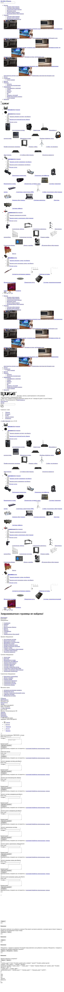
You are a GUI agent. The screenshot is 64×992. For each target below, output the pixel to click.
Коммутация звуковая (9, 640)
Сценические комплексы (10, 680)
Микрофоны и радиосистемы (11, 642)
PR (7, 93)
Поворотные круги (9, 691)
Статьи (9, 92)
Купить (9, 932)
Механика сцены (11, 11)
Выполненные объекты (10, 627)
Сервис (9, 89)
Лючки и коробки (8, 678)
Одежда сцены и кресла (13, 12)
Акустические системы (10, 639)
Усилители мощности (9, 652)
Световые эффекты (9, 665)
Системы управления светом (11, 667)
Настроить (3, 932)
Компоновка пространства (14, 19)
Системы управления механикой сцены (14, 693)
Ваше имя (3, 736)
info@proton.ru (21, 400)
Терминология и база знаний (11, 634)
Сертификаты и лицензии (14, 88)
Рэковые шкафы (8, 679)
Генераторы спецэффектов (11, 661)
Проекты (6, 82)
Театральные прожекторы (10, 671)
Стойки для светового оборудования (13, 669)
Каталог (6, 5)
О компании (7, 78)
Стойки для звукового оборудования (13, 649)
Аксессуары (7, 657)
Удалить (9, 960)
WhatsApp (3, 713)
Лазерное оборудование (10, 662)
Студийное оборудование (10, 650)
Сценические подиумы (10, 683)
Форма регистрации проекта (14, 96)
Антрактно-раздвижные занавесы (13, 690)
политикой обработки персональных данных (38, 748)
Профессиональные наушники (12, 646)
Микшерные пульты (9, 643)
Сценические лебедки (9, 682)
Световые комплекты (9, 664)
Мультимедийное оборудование (15, 13)
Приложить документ (6, 745)
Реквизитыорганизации (4, 715)
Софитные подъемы (9, 694)
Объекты (9, 84)
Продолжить (4, 617)
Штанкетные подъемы (10, 695)
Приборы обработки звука (11, 645)
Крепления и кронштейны (11, 676)
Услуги (5, 77)
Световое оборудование (13, 8)
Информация (7, 86)
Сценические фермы (9, 685)
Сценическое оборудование (14, 9)
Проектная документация (13, 85)
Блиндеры (6, 658)
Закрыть (3, 921)
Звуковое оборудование (13, 6)
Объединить (9, 950)
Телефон (3, 738)
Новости (9, 91)
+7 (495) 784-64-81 (5, 421)
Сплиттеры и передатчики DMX (12, 668)
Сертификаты (7, 631)
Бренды (6, 81)
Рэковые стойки (8, 647)
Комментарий (4, 743)
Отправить (3, 747)
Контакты (6, 99)
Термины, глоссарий (12, 95)
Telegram (3, 712)
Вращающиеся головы (10, 660)
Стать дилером (11, 79)
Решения (6, 15)
